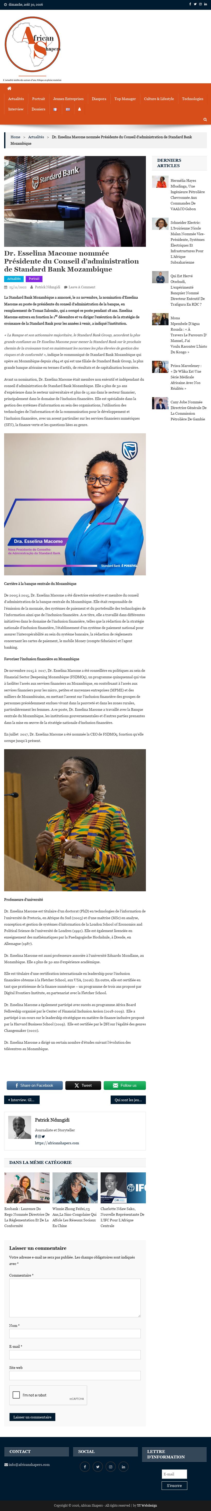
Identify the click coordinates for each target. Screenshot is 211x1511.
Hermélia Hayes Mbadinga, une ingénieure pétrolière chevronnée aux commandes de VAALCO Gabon (188, 194)
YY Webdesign (147, 1505)
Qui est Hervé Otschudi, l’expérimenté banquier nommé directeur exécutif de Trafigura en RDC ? (188, 290)
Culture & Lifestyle (159, 99)
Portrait (38, 99)
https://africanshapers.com (57, 1143)
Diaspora (99, 99)
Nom (14, 1326)
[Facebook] (36, 1136)
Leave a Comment (82, 287)
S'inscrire (174, 1486)
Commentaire (21, 1275)
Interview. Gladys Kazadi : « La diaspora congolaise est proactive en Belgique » (25, 1100)
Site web (16, 1368)
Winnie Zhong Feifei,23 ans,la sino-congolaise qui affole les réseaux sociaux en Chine (74, 1217)
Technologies (192, 99)
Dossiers (38, 109)
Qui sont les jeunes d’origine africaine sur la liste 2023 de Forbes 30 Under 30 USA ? (130, 1100)
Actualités (16, 99)
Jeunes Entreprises (68, 99)
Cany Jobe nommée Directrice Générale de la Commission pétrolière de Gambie (189, 410)
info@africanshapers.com (29, 1465)
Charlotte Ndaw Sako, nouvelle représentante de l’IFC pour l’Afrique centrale (122, 1217)
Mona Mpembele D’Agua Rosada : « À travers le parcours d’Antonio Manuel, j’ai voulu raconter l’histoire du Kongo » (189, 335)
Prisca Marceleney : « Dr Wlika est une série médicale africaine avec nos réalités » (186, 377)
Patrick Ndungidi (47, 287)
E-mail (15, 1346)
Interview (15, 109)
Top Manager (125, 99)
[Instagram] (39, 1136)
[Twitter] (43, 1136)
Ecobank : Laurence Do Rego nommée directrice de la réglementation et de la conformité (27, 1217)
